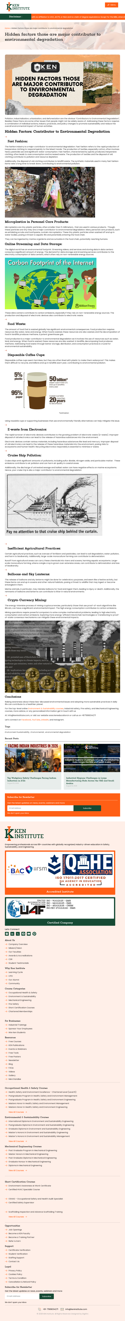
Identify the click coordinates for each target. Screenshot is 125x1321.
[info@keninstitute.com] (62, 1309)
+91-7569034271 (50, 1309)
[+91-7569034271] (39, 1309)
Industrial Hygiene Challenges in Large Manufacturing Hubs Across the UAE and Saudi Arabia (90, 781)
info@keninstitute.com (76, 1309)
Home (7, 28)
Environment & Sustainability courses (45, 708)
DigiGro (85, 1314)
